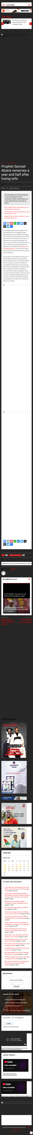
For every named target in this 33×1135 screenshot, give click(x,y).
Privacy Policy (19, 1130)
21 (20, 868)
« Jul (4, 874)
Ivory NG (10, 5)
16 (28, 866)
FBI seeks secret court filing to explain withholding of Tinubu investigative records (19, 22)
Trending (6, 16)
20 (16, 868)
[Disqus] (16, 647)
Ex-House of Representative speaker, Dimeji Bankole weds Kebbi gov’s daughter (16, 609)
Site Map (13, 1130)
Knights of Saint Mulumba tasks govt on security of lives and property (8, 621)
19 (12, 868)
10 (5, 866)
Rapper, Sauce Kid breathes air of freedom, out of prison (25, 620)
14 (20, 866)
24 (5, 870)
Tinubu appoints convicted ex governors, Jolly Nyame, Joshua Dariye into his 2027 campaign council (17, 889)
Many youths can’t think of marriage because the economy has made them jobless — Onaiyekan (17, 963)
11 (8, 866)
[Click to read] (16, 590)
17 (5, 868)
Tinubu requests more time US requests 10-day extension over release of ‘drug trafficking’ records (17, 924)
